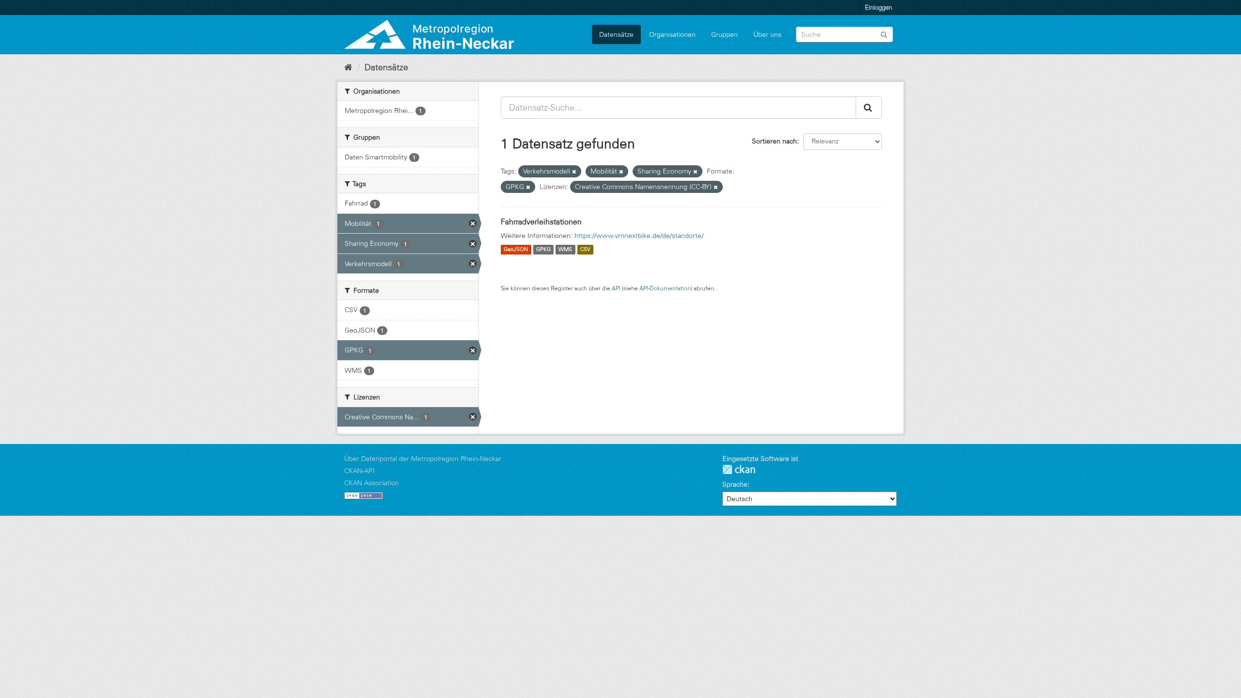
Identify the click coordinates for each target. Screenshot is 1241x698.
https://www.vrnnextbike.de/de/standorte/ (638, 235)
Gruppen (724, 34)
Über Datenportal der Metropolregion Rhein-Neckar (422, 458)
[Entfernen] (574, 171)
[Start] (348, 67)
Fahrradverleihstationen (541, 221)
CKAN (738, 469)
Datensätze (616, 34)
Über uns (767, 34)
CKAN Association (371, 482)
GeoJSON (516, 249)
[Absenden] (884, 34)
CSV (585, 249)
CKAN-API (359, 470)
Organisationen (672, 34)
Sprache (735, 484)
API (616, 288)
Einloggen (878, 7)
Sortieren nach (774, 141)
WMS (565, 249)
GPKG (543, 249)
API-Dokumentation (665, 288)
